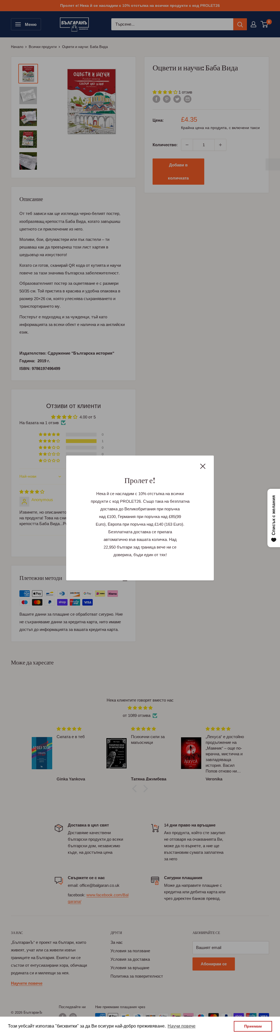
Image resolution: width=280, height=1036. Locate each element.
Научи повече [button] (182, 1026)
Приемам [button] (253, 1026)
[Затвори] (203, 466)
